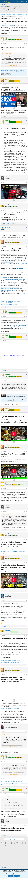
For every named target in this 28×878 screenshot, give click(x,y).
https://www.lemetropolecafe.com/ (10, 708)
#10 (26, 380)
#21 (26, 761)
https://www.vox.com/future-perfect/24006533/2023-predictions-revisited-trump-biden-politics (13, 551)
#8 (26, 316)
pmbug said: (4, 796)
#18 (26, 635)
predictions (17, 11)
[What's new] (26, 1)
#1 (26, 43)
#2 (26, 84)
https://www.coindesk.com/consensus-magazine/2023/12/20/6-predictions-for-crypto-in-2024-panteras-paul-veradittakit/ (14, 302)
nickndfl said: (5, 514)
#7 (26, 246)
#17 (26, 600)
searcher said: (5, 734)
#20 (26, 731)
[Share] (25, 43)
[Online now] (3, 40)
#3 (26, 126)
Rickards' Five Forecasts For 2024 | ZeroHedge (13, 70)
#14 (26, 511)
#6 (26, 233)
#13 (26, 488)
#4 (26, 182)
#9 (26, 340)
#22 (26, 793)
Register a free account (7, 25)
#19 (26, 674)
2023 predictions (5, 46)
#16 (26, 562)
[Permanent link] (25, 90)
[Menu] (2, 1)
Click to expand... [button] (14, 65)
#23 (26, 825)
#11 (26, 414)
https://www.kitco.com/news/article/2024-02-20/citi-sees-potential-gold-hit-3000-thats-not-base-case (14, 783)
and (9, 223)
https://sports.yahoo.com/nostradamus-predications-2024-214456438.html (11, 661)
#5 (26, 210)
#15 (26, 539)
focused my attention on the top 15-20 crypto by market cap (13, 326)
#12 (26, 451)
